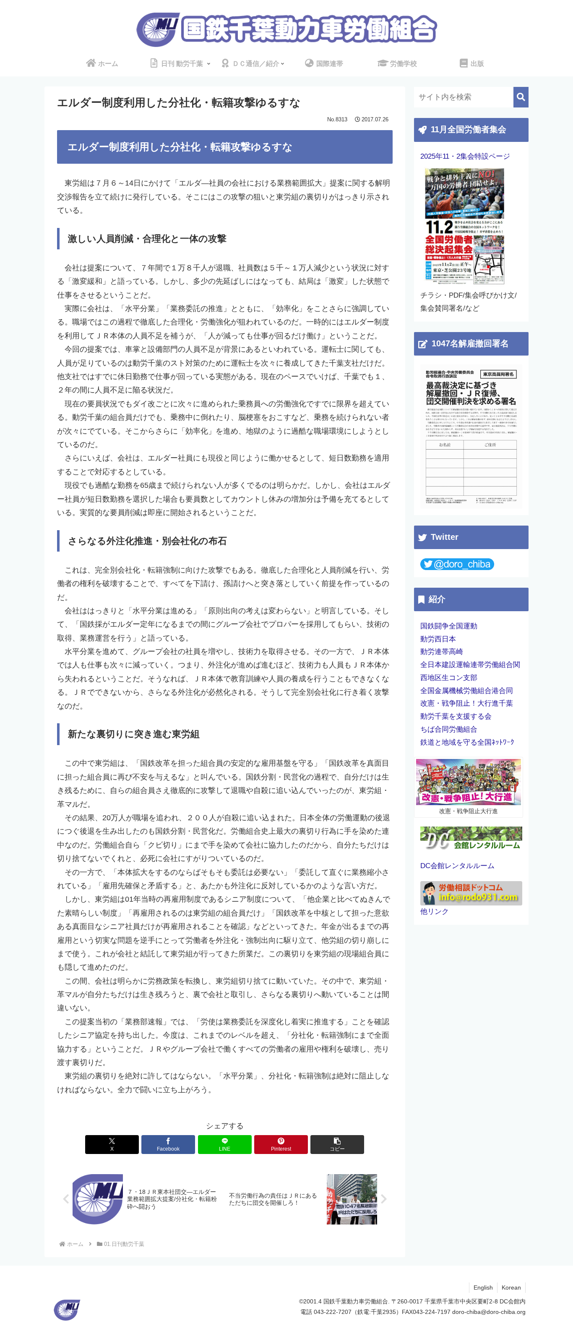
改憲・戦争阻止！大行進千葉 (466, 703)
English (483, 1287)
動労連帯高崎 (441, 652)
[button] (337, 1144)
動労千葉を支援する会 (456, 716)
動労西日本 (438, 639)
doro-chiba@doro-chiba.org (489, 1311)
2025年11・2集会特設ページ (465, 156)
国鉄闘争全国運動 (448, 626)
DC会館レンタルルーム (457, 866)
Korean (511, 1287)
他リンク (434, 912)
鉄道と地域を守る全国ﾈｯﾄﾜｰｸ (467, 742)
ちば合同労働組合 (448, 729)
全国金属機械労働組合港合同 (466, 691)
